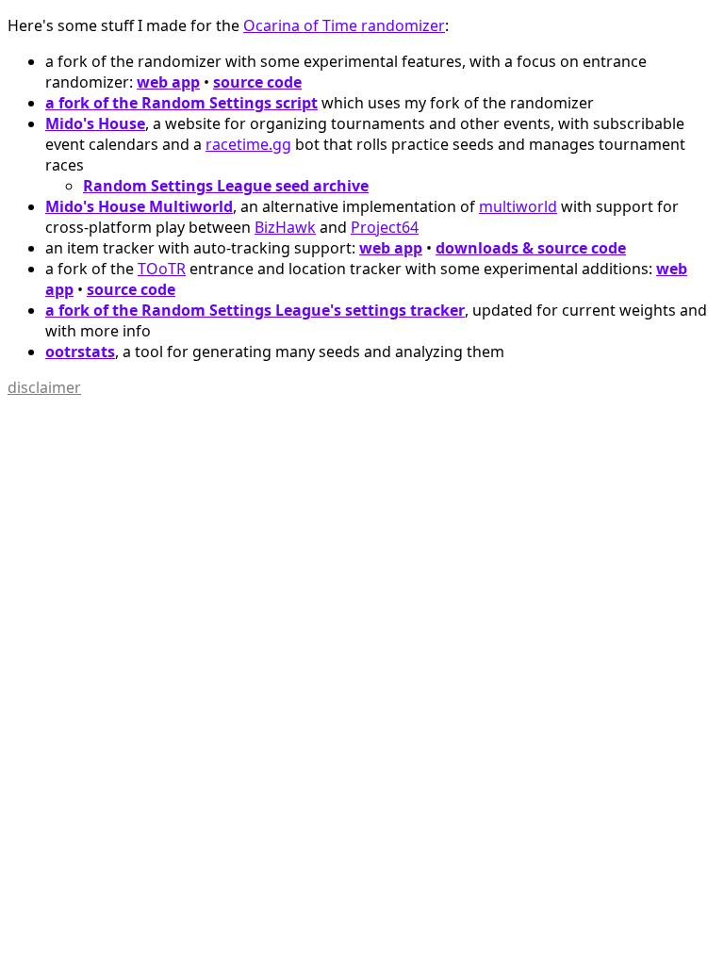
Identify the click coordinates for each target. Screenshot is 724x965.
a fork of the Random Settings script (181, 102)
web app (168, 82)
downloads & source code (531, 247)
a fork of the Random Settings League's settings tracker (255, 310)
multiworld (518, 206)
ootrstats (80, 351)
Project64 (385, 227)
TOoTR (162, 268)
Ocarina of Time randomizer (344, 25)
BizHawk (285, 227)
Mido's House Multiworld (139, 206)
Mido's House (95, 123)
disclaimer (44, 387)
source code (257, 82)
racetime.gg (248, 144)
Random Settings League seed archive (226, 185)
